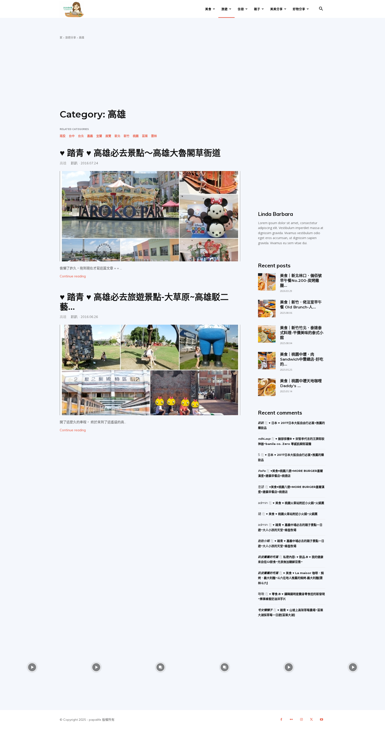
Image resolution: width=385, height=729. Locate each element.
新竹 (126, 135)
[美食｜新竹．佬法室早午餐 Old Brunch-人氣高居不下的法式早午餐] (266, 308)
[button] (320, 9)
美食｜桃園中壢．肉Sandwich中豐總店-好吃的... (301, 359)
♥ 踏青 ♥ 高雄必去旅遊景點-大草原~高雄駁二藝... (144, 302)
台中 (72, 135)
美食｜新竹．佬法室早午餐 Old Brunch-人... (301, 304)
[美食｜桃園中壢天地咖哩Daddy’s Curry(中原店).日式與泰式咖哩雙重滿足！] (266, 387)
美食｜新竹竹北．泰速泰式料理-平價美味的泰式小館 (301, 333)
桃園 (136, 135)
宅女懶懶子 (265, 610)
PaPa (262, 471)
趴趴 (74, 163)
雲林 (154, 135)
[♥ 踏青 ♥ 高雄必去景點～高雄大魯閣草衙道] (150, 216)
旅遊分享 (70, 37)
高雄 (63, 163)
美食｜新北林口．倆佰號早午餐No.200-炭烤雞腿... (301, 280)
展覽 (108, 135)
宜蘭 (99, 135)
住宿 (241, 9)
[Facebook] (281, 719)
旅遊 (224, 9)
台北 (81, 135)
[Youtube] (321, 719)
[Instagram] (301, 719)
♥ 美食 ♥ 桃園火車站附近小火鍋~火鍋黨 (298, 503)
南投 (63, 135)
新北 (117, 135)
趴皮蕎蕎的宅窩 (268, 557)
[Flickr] (291, 719)
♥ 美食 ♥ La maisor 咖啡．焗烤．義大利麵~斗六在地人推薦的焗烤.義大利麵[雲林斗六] (291, 578)
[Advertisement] (192, 73)
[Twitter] (311, 719)
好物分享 (299, 9)
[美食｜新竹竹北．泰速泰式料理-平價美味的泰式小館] (266, 334)
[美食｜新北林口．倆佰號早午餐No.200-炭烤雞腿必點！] (266, 282)
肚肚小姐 (264, 541)
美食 (208, 9)
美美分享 (276, 9)
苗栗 (145, 135)
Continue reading (73, 276)
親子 (257, 9)
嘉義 (90, 135)
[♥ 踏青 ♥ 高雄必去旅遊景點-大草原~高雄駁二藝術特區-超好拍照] (150, 370)
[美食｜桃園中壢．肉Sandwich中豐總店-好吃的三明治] (266, 360)
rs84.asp (264, 438)
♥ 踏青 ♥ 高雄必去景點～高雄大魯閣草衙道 (140, 153)
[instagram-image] (32, 667)
